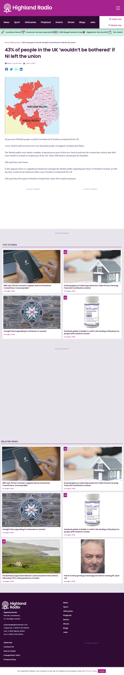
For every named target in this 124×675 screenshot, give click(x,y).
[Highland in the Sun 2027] (83, 32)
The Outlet (118, 32)
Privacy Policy (10, 659)
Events (59, 22)
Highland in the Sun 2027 (97, 32)
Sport (17, 22)
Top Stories (16, 63)
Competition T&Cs (12, 655)
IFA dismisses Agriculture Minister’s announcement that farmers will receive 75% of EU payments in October (30, 576)
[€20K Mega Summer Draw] (55, 32)
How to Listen (10, 651)
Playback (46, 22)
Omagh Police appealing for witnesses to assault (25, 331)
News (6, 22)
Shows (71, 22)
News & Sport (16, 42)
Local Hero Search (13, 32)
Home (7, 42)
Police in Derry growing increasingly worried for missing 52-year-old (92, 576)
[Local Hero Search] (2, 32)
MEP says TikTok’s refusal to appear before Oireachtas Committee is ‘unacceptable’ (27, 286)
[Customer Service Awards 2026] (23, 32)
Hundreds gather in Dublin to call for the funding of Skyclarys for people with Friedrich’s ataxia (91, 332)
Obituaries (30, 22)
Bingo (82, 22)
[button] (6, 69)
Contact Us (9, 647)
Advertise (8, 642)
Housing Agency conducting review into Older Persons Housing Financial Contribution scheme (91, 286)
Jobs (92, 22)
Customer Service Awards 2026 (40, 32)
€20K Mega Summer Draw (70, 32)
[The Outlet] (110, 32)
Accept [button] (101, 671)
